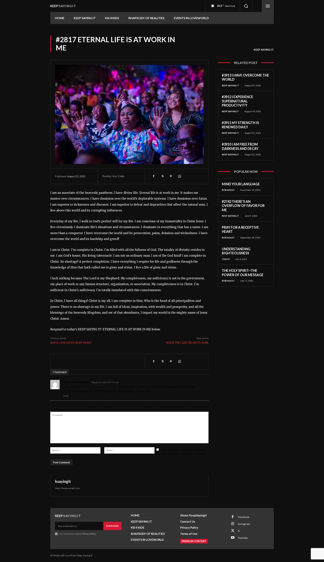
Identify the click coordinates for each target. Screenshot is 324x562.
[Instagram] (232, 524)
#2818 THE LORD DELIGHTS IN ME (187, 342)
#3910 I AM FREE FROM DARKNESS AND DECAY (240, 146)
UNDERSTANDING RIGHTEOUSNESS (236, 251)
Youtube (243, 537)
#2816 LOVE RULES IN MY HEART (71, 342)
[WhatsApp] (179, 176)
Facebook (243, 516)
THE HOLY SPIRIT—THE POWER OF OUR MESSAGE (242, 272)
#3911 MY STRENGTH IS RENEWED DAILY (240, 125)
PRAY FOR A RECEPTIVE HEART (240, 229)
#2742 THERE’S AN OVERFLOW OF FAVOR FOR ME (243, 205)
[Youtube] (232, 537)
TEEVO (226, 259)
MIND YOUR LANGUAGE (241, 184)
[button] (246, 6)
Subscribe (112, 525)
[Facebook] (153, 176)
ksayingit (63, 481)
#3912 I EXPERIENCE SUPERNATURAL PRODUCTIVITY (237, 101)
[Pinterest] (171, 176)
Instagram (244, 523)
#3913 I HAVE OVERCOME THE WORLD (245, 77)
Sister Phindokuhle (76, 382)
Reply (66, 395)
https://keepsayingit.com (67, 488)
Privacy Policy (89, 534)
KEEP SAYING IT (264, 49)
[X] (162, 176)
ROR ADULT (228, 190)
